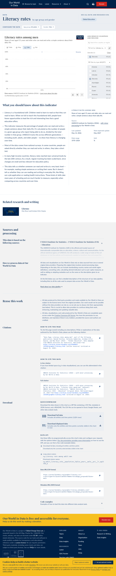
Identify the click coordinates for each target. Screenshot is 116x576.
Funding (81, 541)
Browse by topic (30, 4)
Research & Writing (104, 534)
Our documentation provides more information (74, 440)
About (66, 4)
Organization (82, 537)
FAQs (32, 547)
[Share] (77, 95)
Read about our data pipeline (50, 287)
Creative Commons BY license (64, 315)
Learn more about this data (48, 93)
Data (40, 4)
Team (80, 545)
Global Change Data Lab (34, 531)
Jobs (79, 549)
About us (81, 534)
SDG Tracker (63, 554)
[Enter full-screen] (82, 95)
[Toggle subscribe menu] (93, 4)
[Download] (73, 95)
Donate (101, 4)
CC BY (26, 95)
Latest (47, 4)
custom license (21, 543)
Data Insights (64, 541)
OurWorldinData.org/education (14, 95)
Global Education (89, 19)
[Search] (88, 4)
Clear (109, 52)
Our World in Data (14, 4)
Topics (61, 534)
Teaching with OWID (66, 557)
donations (32, 565)
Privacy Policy (95, 569)
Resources (55, 4)
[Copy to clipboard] (97, 338)
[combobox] (88, 4)
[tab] (9, 47)
